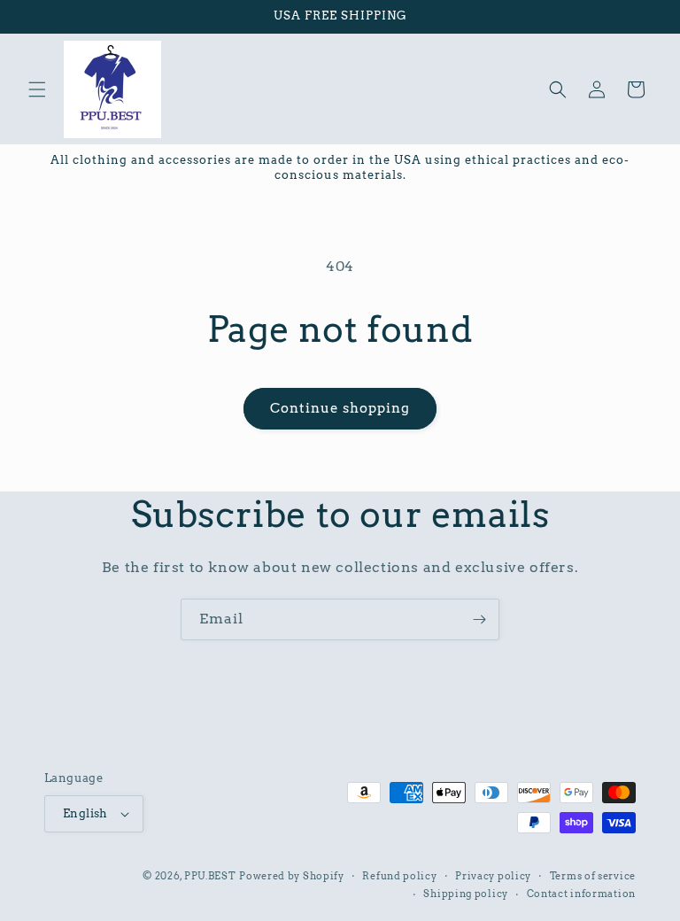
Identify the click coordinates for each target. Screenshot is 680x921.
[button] (37, 89)
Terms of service (593, 876)
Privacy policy (493, 876)
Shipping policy (465, 893)
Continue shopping (340, 408)
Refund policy (399, 876)
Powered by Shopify (291, 876)
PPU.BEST (210, 876)
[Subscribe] (479, 619)
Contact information (581, 893)
